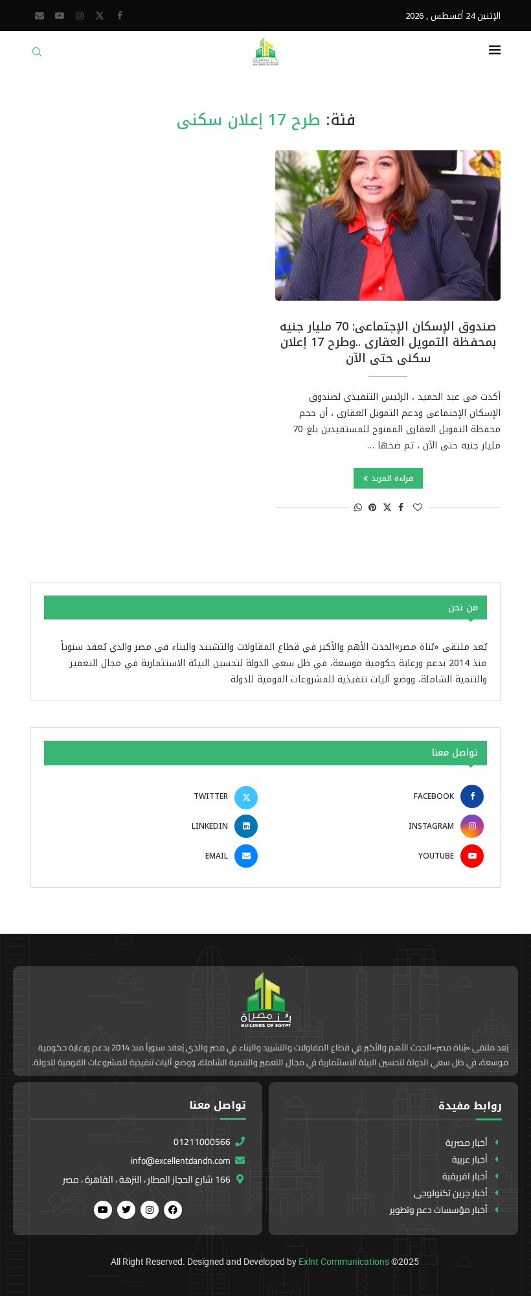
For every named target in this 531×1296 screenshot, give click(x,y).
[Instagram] (80, 15)
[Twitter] (100, 15)
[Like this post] (417, 507)
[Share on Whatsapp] (358, 507)
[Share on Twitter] (387, 507)
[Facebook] (120, 15)
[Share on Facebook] (400, 507)
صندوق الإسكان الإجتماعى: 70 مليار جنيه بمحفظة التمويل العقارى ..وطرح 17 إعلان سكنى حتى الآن (388, 342)
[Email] (39, 15)
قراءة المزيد (392, 478)
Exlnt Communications (344, 1261)
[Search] (36, 56)
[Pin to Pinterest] (372, 507)
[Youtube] (60, 15)
